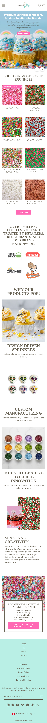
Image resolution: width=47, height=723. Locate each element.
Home (23, 644)
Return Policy (23, 672)
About (23, 652)
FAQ (23, 648)
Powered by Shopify (23, 721)
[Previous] (37, 69)
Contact (23, 656)
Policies (23, 664)
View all (23, 212)
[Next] (42, 69)
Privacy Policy (23, 676)
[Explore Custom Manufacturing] (23, 605)
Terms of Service (23, 680)
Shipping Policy (23, 668)
